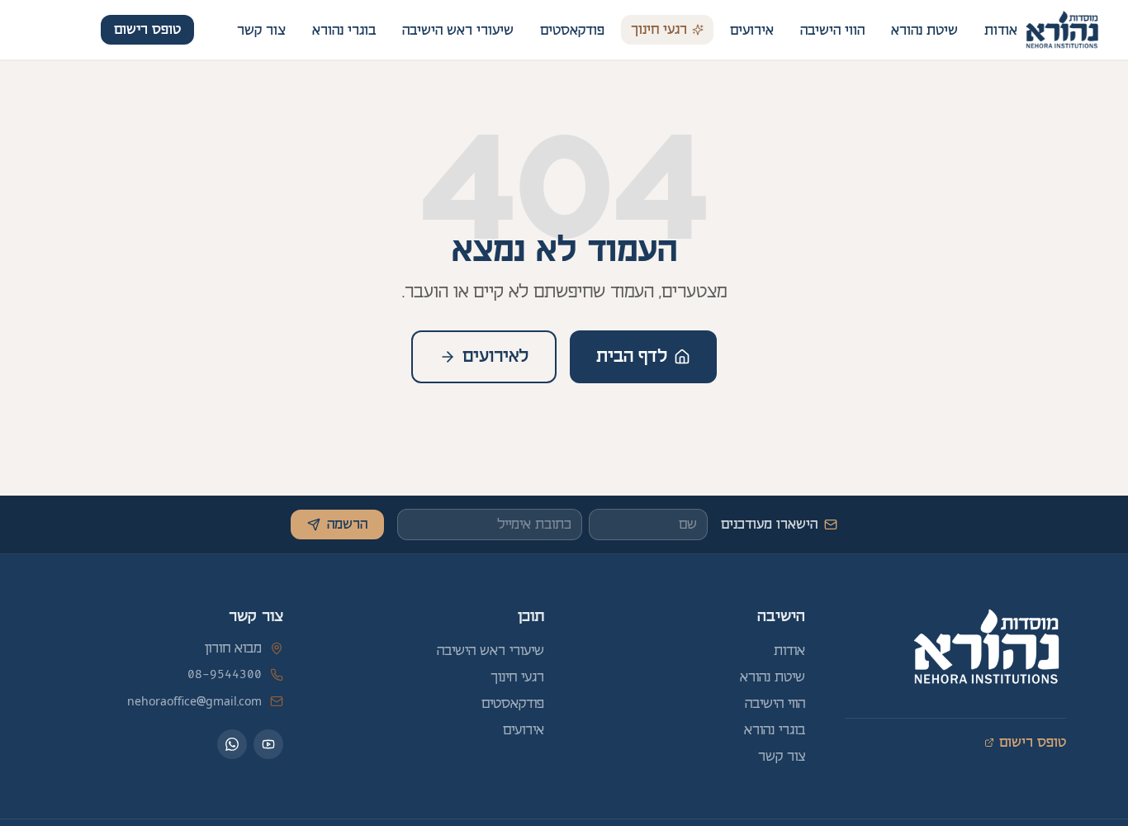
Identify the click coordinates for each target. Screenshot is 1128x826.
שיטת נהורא (924, 30)
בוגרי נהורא (344, 30)
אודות (1000, 30)
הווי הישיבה (832, 30)
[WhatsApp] (232, 744)
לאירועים (495, 357)
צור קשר (261, 30)
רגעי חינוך (659, 29)
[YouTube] (268, 744)
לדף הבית (631, 357)
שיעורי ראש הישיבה (458, 30)
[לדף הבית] (1062, 30)
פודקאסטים (572, 30)
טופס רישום (147, 29)
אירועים (752, 30)
